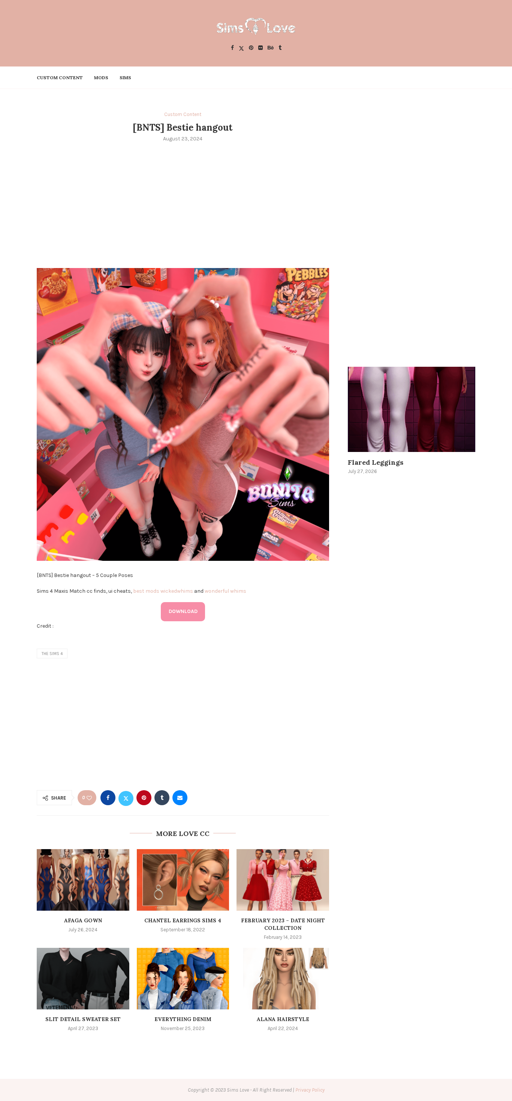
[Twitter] (241, 48)
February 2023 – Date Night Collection (283, 924)
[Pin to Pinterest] (143, 797)
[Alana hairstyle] (283, 978)
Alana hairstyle (283, 1019)
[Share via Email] (179, 797)
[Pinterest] (251, 48)
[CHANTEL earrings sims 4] (183, 880)
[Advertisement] (183, 204)
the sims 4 (52, 653)
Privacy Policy (310, 1090)
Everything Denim (182, 1019)
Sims (125, 77)
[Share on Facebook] (107, 797)
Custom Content (60, 77)
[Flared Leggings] (411, 409)
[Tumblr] (279, 48)
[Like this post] (89, 798)
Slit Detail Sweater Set (83, 1019)
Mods (101, 77)
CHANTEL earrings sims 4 (182, 920)
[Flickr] (260, 48)
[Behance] (271, 48)
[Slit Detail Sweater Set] (83, 978)
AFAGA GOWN (83, 920)
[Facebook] (232, 48)
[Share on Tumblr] (161, 797)
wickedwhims (176, 591)
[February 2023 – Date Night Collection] (283, 880)
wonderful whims (225, 591)
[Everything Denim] (183, 978)
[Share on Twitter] (125, 797)
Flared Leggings (375, 462)
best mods (146, 591)
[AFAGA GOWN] (83, 880)
